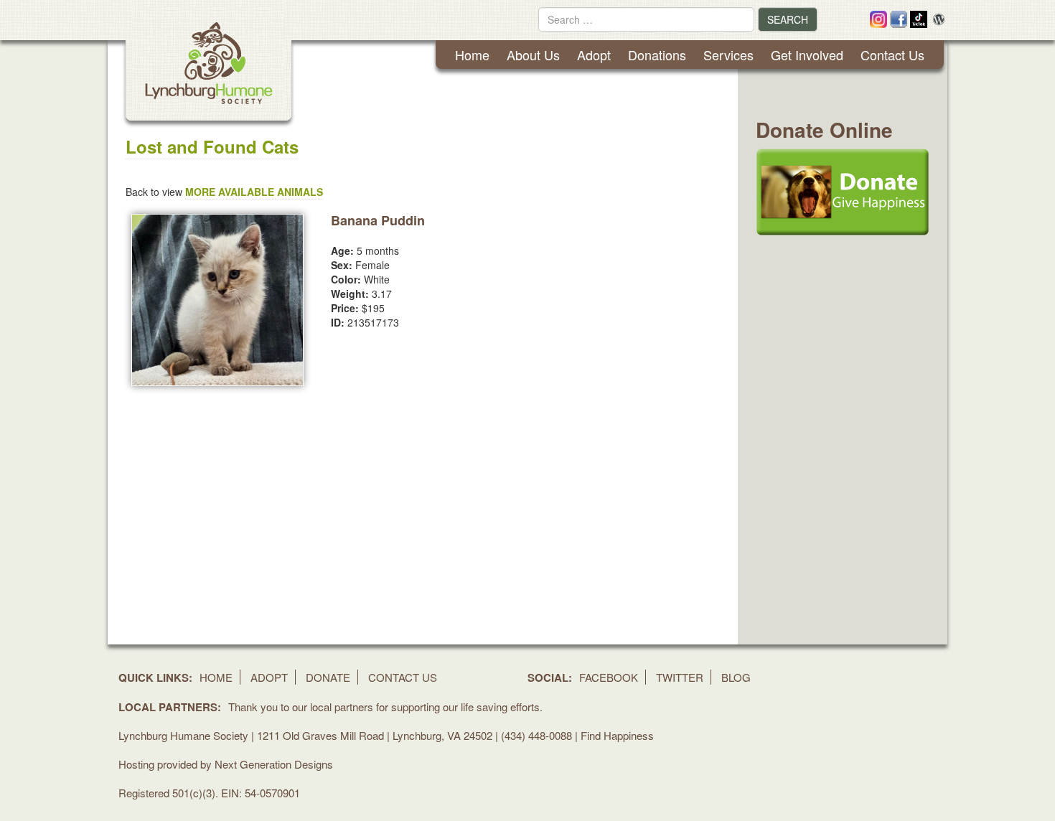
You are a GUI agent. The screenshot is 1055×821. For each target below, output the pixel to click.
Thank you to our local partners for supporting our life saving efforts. (385, 706)
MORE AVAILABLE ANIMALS (254, 191)
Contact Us (892, 54)
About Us (533, 54)
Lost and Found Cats (212, 146)
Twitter (679, 677)
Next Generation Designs (274, 763)
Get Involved (807, 54)
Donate (328, 677)
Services (728, 54)
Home (472, 54)
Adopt (594, 54)
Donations (657, 54)
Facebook (608, 677)
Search (787, 19)
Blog (736, 677)
